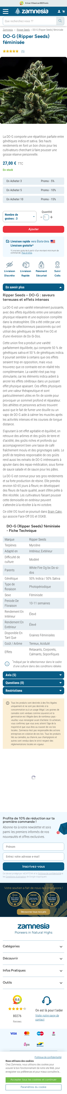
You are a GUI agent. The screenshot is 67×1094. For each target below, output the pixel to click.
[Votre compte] (59, 11)
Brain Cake (55, 511)
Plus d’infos (27, 253)
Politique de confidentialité (49, 873)
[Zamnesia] (31, 11)
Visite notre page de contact (47, 1017)
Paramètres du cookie (33, 1087)
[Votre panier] (63, 11)
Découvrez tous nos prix (33, 912)
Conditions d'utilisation (16, 876)
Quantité (47, 212)
